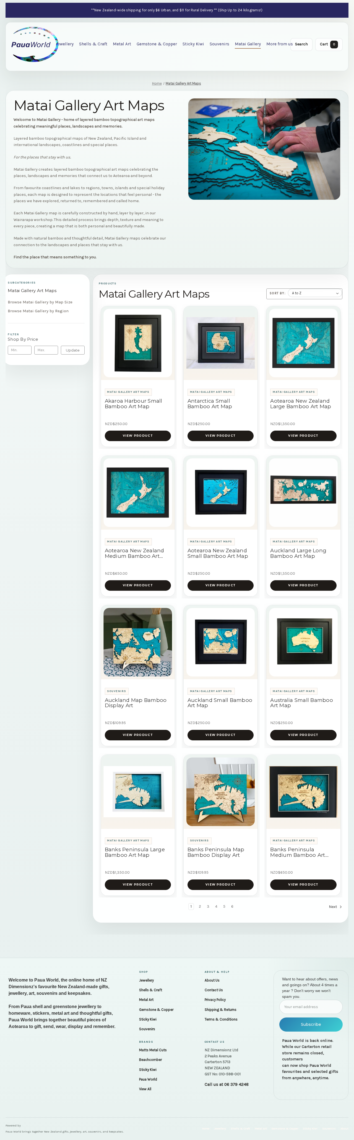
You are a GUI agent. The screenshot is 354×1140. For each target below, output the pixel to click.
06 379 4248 (236, 1084)
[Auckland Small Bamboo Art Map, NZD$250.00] (220, 642)
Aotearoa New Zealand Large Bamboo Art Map (300, 403)
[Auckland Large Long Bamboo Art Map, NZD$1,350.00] (303, 492)
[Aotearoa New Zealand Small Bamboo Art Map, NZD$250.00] (220, 492)
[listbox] (315, 293)
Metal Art (122, 43)
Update (73, 350)
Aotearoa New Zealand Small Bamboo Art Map (218, 553)
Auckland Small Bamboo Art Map (220, 703)
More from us (279, 43)
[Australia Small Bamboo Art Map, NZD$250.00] (303, 642)
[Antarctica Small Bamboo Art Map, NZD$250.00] (220, 343)
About (344, 1128)
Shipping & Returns (220, 1010)
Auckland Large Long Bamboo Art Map (298, 553)
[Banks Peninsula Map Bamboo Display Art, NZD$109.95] (220, 792)
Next (333, 907)
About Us (212, 980)
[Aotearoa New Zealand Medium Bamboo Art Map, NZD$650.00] (137, 492)
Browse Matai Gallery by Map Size (40, 302)
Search (301, 44)
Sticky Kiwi (193, 43)
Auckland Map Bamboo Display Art (136, 703)
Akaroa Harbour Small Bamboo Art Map (133, 403)
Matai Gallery (248, 43)
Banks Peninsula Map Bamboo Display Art (216, 852)
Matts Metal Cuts (153, 1050)
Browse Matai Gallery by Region (38, 310)
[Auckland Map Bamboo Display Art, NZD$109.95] (137, 642)
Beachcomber (150, 1060)
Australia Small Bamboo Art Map (301, 703)
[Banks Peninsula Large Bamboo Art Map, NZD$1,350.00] (137, 792)
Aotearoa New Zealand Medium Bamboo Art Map (134, 553)
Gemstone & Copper (157, 43)
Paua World (148, 1079)
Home (205, 1128)
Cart (327, 44)
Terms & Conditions (221, 1019)
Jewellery (65, 43)
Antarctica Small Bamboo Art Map (210, 403)
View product (138, 436)
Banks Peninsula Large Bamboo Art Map (135, 852)
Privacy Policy (215, 1000)
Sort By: (278, 293)
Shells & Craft (93, 43)
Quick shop (138, 373)
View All (145, 1089)
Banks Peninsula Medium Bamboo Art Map (297, 852)
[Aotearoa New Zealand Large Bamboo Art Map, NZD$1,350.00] (303, 343)
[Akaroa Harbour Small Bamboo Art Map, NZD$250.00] (137, 343)
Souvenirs (219, 43)
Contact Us (214, 990)
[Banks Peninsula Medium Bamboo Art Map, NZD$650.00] (303, 792)
